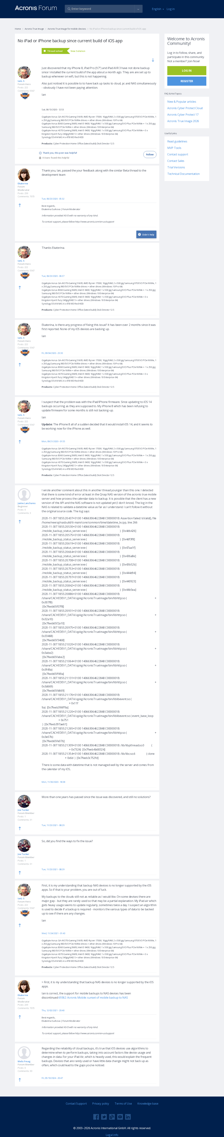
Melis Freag (24, 1061)
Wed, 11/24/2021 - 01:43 (53, 933)
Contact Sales (175, 161)
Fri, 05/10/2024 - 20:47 (52, 1078)
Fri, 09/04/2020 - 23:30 (52, 353)
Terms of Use (123, 1103)
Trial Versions (176, 167)
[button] (138, 9)
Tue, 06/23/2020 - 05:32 (53, 198)
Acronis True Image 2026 (183, 121)
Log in (170, 9)
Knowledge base (147, 1103)
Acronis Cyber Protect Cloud (185, 108)
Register (187, 81)
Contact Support (76, 1103)
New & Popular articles (181, 102)
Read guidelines (177, 141)
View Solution (78, 51)
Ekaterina (23, 183)
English (157, 9)
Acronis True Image (34, 28)
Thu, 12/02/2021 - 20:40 (53, 1010)
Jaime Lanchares (27, 503)
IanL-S (21, 81)
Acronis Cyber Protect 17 (182, 115)
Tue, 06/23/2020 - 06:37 (53, 276)
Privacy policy (100, 1103)
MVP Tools (174, 148)
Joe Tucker (23, 809)
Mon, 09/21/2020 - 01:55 (53, 441)
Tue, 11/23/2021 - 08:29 (53, 825)
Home (18, 28)
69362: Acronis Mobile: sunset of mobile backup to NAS (93, 997)
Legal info (112, 1135)
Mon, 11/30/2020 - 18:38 (53, 781)
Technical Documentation (183, 174)
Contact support (177, 154)
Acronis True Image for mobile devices (67, 28)
